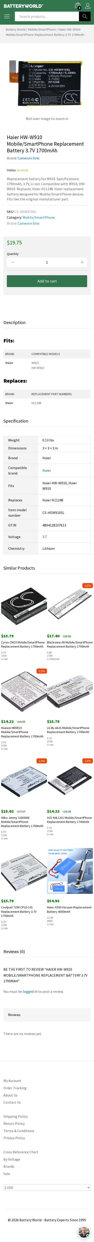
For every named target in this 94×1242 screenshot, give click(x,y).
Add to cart (47, 281)
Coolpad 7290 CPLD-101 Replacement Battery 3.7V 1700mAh (19, 911)
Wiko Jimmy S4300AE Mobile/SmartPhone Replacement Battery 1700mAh (22, 822)
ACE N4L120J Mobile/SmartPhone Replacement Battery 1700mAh (69, 820)
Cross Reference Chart (20, 1152)
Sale (6, 1173)
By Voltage (11, 1159)
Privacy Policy (14, 1138)
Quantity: (13, 253)
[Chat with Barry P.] (84, 1232)
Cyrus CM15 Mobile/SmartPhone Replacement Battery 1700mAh (23, 644)
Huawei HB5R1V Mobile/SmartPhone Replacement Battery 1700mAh (22, 732)
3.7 (44, 536)
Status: (11, 170)
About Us (10, 1095)
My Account (12, 1080)
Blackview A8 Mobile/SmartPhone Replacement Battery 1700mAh (70, 644)
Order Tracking (15, 1088)
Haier (46, 470)
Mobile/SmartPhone (42, 29)
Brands (8, 1166)
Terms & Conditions (18, 1130)
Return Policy (14, 1123)
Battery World (15, 29)
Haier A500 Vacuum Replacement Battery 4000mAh (69, 909)
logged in (30, 991)
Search (85, 16)
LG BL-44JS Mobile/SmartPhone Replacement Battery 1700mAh (68, 730)
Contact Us (12, 1102)
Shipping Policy (15, 1116)
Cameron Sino (28, 158)
